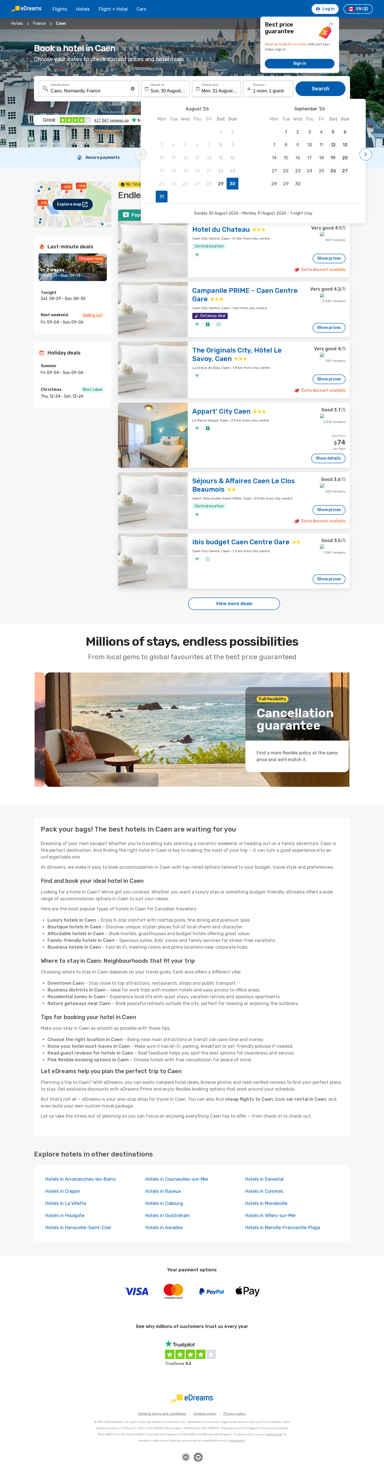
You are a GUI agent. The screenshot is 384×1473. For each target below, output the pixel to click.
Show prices (329, 258)
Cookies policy (204, 1414)
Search (320, 89)
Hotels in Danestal (264, 1179)
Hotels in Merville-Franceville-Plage (282, 1227)
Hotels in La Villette (65, 1203)
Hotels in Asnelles (164, 1227)
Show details (328, 458)
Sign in (299, 63)
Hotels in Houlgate (64, 1215)
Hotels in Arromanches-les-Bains (80, 1179)
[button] (132, 88)
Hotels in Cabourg (164, 1203)
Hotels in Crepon (62, 1191)
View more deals (234, 603)
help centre (237, 1440)
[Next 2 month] (366, 154)
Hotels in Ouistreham (167, 1215)
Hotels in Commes (264, 1191)
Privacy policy (234, 1414)
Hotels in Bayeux (163, 1191)
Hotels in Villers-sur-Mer (270, 1215)
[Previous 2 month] (141, 154)
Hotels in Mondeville (266, 1203)
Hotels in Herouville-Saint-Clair (78, 1227)
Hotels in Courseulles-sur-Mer (176, 1179)
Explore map (69, 204)
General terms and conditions (162, 1414)
